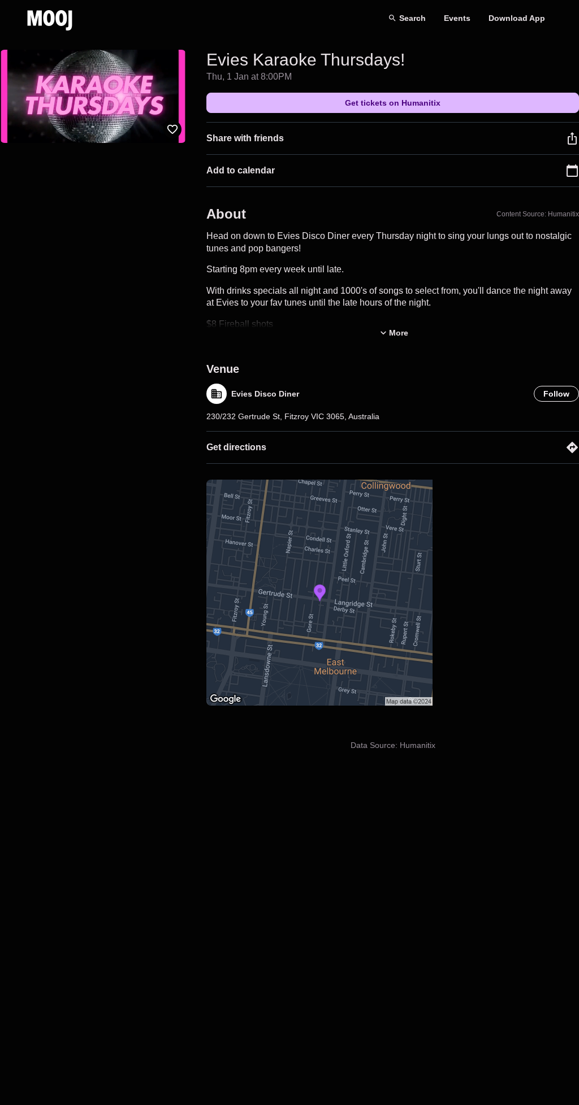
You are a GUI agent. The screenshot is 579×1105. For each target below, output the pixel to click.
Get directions (236, 447)
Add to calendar (240, 170)
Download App (517, 18)
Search (412, 18)
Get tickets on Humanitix (392, 102)
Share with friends (245, 138)
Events (457, 18)
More (398, 332)
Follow (556, 393)
